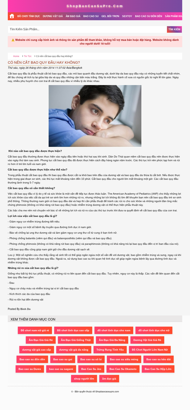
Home (16, 56)
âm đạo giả (109, 378)
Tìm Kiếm (174, 29)
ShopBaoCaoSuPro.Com (95, 6)
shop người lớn (84, 378)
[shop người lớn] (12, 16)
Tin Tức (28, 56)
